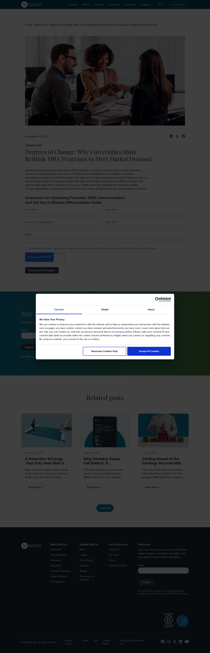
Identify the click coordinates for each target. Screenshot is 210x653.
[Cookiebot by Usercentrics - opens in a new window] (157, 299)
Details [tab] (105, 309)
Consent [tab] (58, 309)
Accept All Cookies (149, 351)
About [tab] (151, 309)
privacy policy (124, 331)
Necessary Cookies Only (104, 351)
